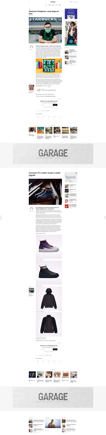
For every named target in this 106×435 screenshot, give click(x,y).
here (38, 338)
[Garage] (53, 1)
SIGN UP (55, 104)
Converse (41, 210)
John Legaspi (31, 49)
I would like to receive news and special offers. (49, 351)
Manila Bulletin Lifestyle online (50, 96)
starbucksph (40, 85)
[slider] (49, 426)
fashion (43, 355)
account (52, 94)
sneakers (40, 221)
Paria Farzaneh (46, 355)
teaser (47, 82)
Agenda (30, 133)
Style (71, 379)
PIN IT (49, 65)
